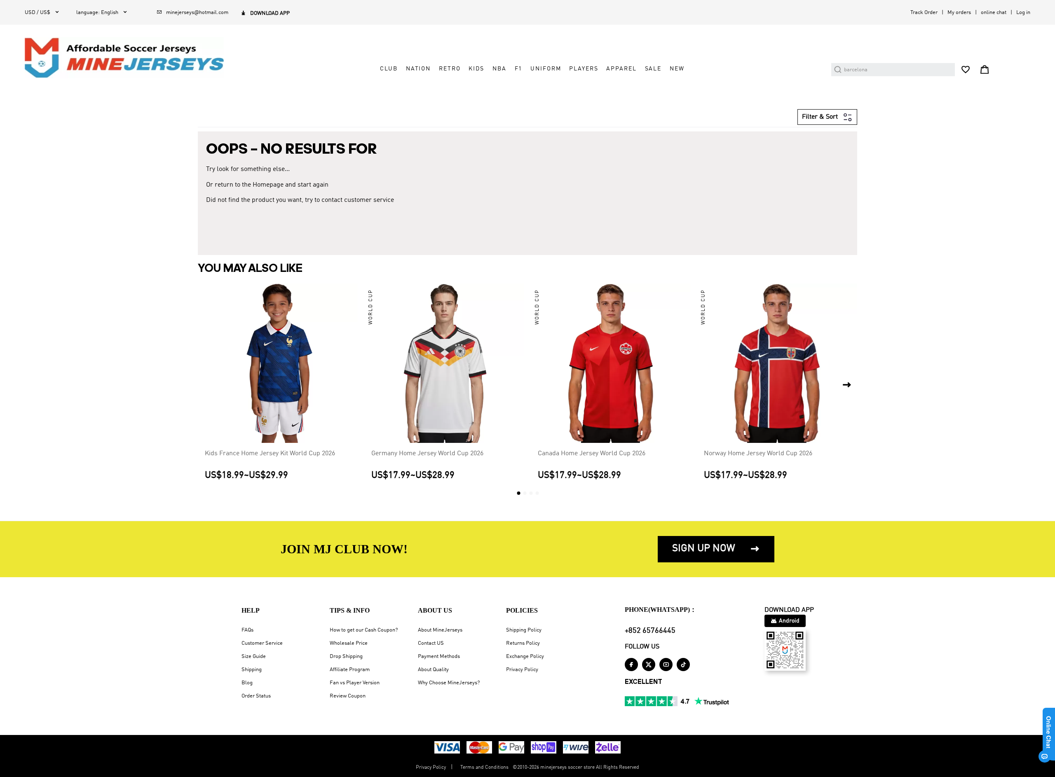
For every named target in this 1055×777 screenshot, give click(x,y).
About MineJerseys (440, 630)
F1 (519, 69)
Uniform (545, 69)
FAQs (247, 630)
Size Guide (253, 656)
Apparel (621, 69)
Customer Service (262, 643)
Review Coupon (348, 696)
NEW (677, 69)
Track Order (924, 12)
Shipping (251, 669)
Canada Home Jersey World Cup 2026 (591, 453)
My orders (959, 12)
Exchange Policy (525, 656)
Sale (653, 69)
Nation (418, 69)
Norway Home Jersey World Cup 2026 (758, 453)
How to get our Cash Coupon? (364, 630)
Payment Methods (439, 656)
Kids (476, 69)
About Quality (433, 669)
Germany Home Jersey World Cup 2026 (427, 453)
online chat (993, 12)
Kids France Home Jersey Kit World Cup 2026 (270, 453)
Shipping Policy (524, 630)
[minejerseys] (129, 57)
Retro (449, 69)
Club (388, 69)
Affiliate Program (350, 669)
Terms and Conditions (484, 767)
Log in (1023, 12)
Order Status (256, 696)
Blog (247, 683)
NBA (499, 69)
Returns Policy (523, 643)
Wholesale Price (349, 643)
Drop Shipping (346, 656)
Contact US (431, 643)
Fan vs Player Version (355, 683)
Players (583, 69)
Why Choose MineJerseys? (449, 683)
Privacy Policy (522, 669)
